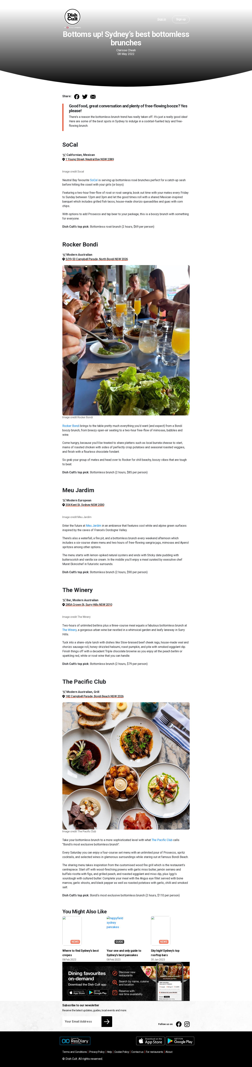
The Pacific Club (162, 840)
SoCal (94, 180)
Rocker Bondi (71, 426)
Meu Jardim (93, 525)
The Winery (69, 630)
